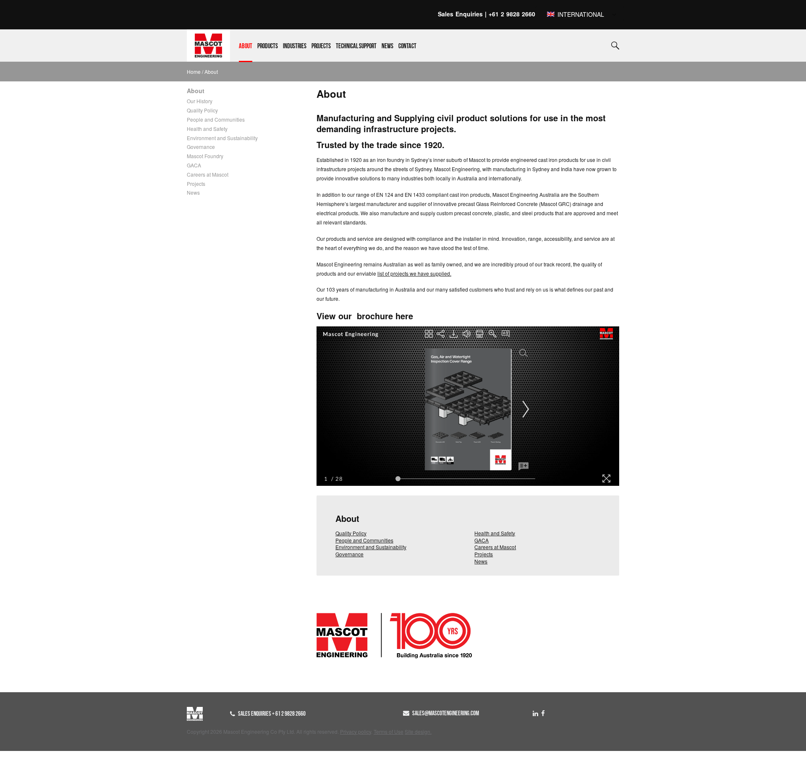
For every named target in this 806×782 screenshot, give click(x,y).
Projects (321, 46)
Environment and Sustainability (222, 137)
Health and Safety (207, 128)
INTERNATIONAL (580, 14)
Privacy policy (355, 731)
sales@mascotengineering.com (445, 713)
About (245, 46)
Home (194, 71)
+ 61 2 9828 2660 (289, 713)
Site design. (418, 731)
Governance (201, 146)
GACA (194, 165)
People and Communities (216, 119)
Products (267, 46)
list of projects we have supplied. (414, 273)
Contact (407, 46)
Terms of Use (388, 731)
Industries (294, 46)
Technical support (356, 46)
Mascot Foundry (205, 155)
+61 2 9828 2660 (512, 14)
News (387, 46)
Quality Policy (202, 110)
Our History (199, 100)
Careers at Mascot (207, 174)
